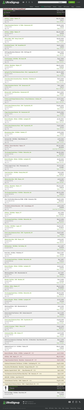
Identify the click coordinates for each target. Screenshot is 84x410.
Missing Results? (7, 9)
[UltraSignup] (10, 2)
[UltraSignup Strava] (32, 2)
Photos (7, 14)
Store (59, 6)
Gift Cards (66, 6)
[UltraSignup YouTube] (23, 2)
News (54, 6)
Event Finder (46, 6)
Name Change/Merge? (19, 9)
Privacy (79, 408)
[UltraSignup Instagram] (29, 2)
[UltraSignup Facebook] (26, 2)
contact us (30, 401)
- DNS (22, 363)
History (58, 14)
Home (31, 6)
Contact (78, 6)
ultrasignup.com (32, 403)
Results (37, 6)
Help (72, 6)
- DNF (19, 353)
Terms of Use (73, 408)
